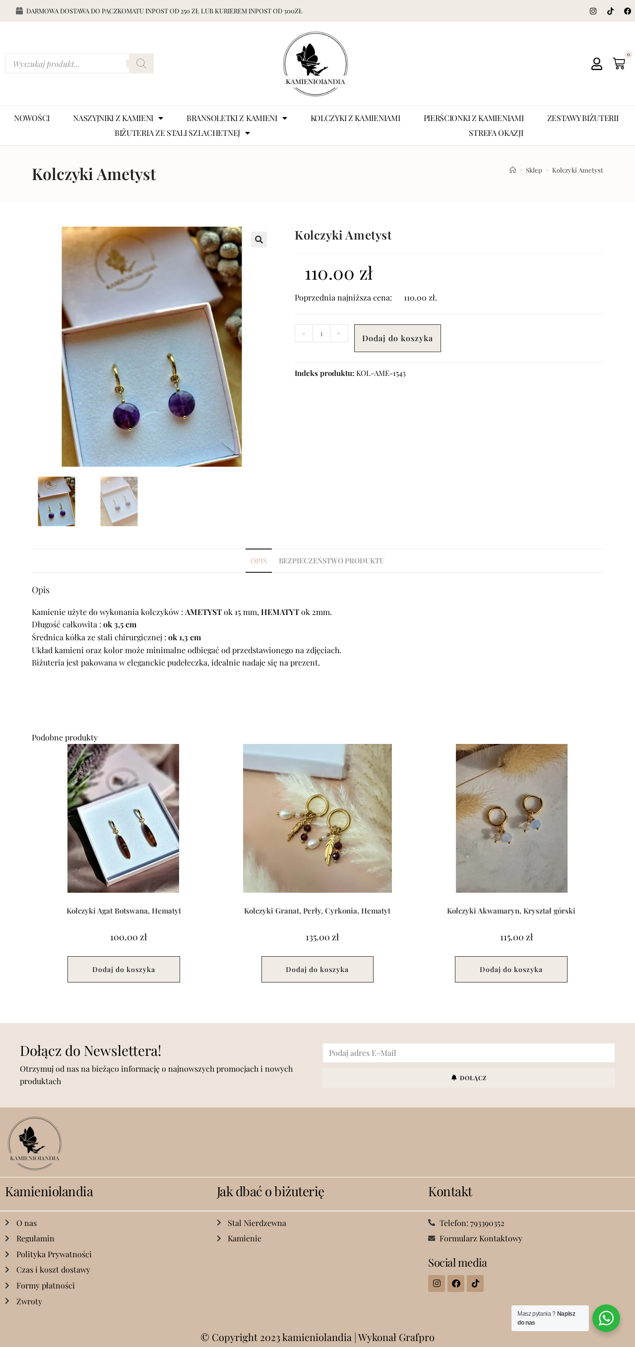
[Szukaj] (141, 63)
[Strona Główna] (512, 170)
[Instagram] (592, 10)
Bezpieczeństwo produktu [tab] (331, 560)
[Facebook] (627, 10)
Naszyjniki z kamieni (113, 118)
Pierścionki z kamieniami (474, 118)
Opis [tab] (259, 560)
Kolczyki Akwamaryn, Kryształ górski (511, 911)
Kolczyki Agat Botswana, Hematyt (123, 911)
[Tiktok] (610, 10)
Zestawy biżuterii (583, 118)
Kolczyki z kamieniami (355, 118)
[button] (259, 239)
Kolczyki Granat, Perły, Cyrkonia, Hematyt (317, 911)
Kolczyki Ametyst (577, 170)
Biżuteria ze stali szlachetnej (177, 132)
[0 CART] (619, 64)
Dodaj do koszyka (397, 338)
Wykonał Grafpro (396, 1337)
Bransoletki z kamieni (232, 118)
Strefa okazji (496, 132)
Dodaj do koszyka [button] (123, 969)
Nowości (32, 118)
